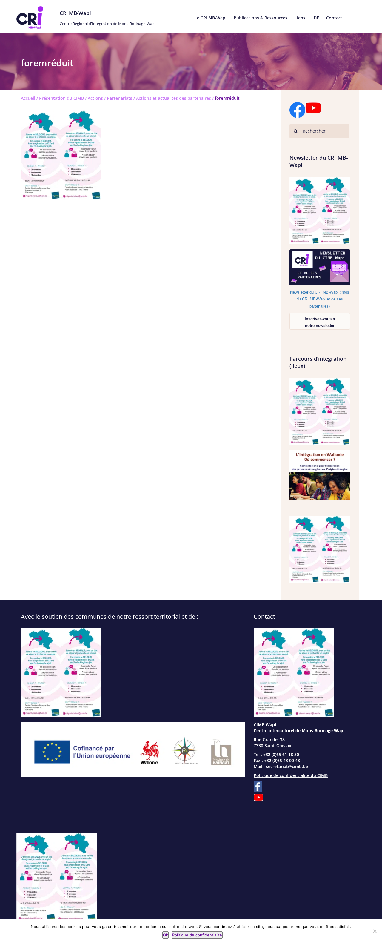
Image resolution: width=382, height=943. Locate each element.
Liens (300, 18)
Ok (165, 935)
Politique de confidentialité (197, 935)
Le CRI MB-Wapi (211, 18)
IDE (315, 18)
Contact (334, 18)
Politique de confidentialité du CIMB (291, 775)
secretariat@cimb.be (287, 766)
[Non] (375, 931)
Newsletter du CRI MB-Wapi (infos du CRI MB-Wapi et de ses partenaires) (319, 299)
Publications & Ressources (260, 18)
